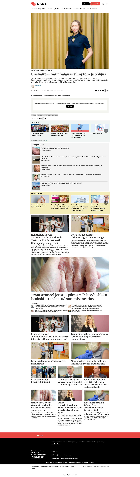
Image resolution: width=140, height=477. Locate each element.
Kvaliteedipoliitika (65, 466)
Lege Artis (41, 9)
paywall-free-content (52, 115)
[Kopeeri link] (105, 90)
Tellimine (54, 452)
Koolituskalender (66, 9)
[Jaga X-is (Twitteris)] (98, 90)
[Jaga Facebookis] (96, 90)
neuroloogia (41, 115)
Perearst (34, 9)
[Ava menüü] (107, 4)
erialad (34, 115)
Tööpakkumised (91, 9)
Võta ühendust (35, 466)
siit (46, 140)
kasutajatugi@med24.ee (38, 454)
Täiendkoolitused (79, 9)
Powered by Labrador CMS (70, 475)
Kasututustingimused (45, 466)
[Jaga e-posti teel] (103, 90)
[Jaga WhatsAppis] (108, 90)
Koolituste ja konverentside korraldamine (65, 458)
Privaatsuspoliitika (56, 466)
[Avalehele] (56, 4)
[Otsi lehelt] (102, 4)
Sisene (86, 4)
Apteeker (56, 9)
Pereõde (49, 9)
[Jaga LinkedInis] (101, 90)
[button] (34, 131)
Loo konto (95, 4)
